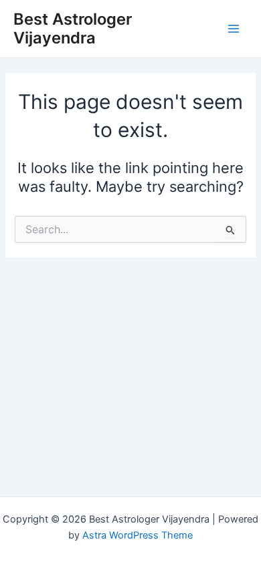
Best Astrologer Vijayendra (72, 28)
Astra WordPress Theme (137, 535)
